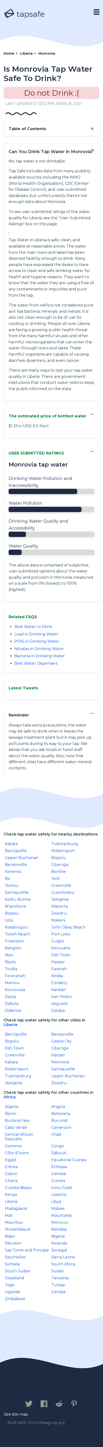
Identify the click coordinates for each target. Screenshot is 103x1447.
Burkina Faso (17, 1120)
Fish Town (60, 955)
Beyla (10, 962)
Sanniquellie (17, 892)
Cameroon (61, 1127)
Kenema (13, 871)
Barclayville (16, 850)
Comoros (13, 1146)
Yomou (11, 885)
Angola (58, 1106)
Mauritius (14, 1222)
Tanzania (60, 1278)
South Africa (63, 1264)
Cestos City (61, 1041)
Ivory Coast (61, 1187)
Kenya (11, 1194)
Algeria (11, 1106)
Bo (7, 878)
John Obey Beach (68, 927)
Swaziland (14, 1278)
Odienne (13, 1010)
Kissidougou (16, 927)
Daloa (10, 996)
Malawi (57, 1208)
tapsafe (30, 14)
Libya (56, 1201)
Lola (9, 920)
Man (9, 955)
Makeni (58, 920)
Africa (10, 1097)
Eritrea (11, 1167)
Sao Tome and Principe (27, 1250)
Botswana (60, 1113)
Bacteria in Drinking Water (39, 656)
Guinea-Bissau (18, 1187)
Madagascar (16, 1208)
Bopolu (58, 857)
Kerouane (60, 948)
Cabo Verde (16, 1127)
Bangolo (13, 948)
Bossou (12, 913)
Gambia (58, 1173)
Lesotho (59, 1194)
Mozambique (17, 1229)
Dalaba (58, 1010)
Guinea (58, 1180)
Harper (58, 962)
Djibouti (58, 1153)
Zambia (58, 1292)
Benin (10, 1113)
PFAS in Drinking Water (36, 641)
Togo (10, 1285)
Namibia (59, 1229)
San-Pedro (61, 996)
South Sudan (17, 1271)
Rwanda (59, 1243)
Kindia (57, 976)
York (55, 878)
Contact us (22, 1389)
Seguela (59, 1003)
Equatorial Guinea (68, 1160)
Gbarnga (59, 864)
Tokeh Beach (17, 934)
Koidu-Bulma (17, 899)
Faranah (59, 969)
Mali (8, 1215)
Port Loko (60, 934)
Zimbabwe (15, 1299)
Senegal (59, 1250)
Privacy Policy (57, 1389)
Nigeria (58, 1236)
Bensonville (16, 864)
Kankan (58, 989)
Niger (10, 1236)
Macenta (59, 906)
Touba (11, 969)
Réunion (13, 1243)
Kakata (11, 844)
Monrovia (60, 1062)
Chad (56, 1134)
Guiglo (57, 941)
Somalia (12, 1264)
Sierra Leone (63, 1257)
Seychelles (15, 1257)
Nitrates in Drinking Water (39, 648)
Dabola (11, 1003)
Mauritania (61, 1215)
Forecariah (15, 976)
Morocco (59, 1222)
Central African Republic (19, 1136)
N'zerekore (15, 906)
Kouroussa (15, 989)
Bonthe (58, 871)
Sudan (57, 1271)
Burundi (59, 1120)
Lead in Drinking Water (36, 634)
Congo (57, 1146)
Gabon (11, 1173)
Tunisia (58, 1285)
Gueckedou (62, 892)
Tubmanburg (64, 844)
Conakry (59, 982)
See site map (16, 1414)
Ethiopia (59, 1167)
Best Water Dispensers (35, 663)
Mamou (12, 982)
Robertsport (63, 850)
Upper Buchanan (21, 857)
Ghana (11, 1180)
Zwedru (59, 913)
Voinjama (60, 899)
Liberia (10, 1024)
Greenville (61, 885)
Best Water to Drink (33, 626)
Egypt (11, 1160)
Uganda (12, 1292)
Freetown (14, 941)
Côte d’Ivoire (17, 1153)
